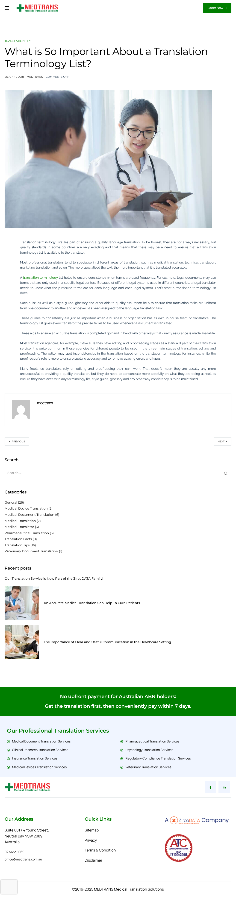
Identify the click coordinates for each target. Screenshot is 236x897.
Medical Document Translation (29, 515)
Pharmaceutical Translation (27, 533)
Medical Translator (19, 527)
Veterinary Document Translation (31, 551)
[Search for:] (118, 473)
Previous (18, 441)
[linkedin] (224, 787)
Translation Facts (18, 539)
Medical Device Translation (26, 508)
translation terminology (40, 278)
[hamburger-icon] (7, 8)
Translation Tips (18, 41)
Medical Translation (20, 521)
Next (221, 441)
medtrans (35, 77)
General (11, 502)
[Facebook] (210, 787)
